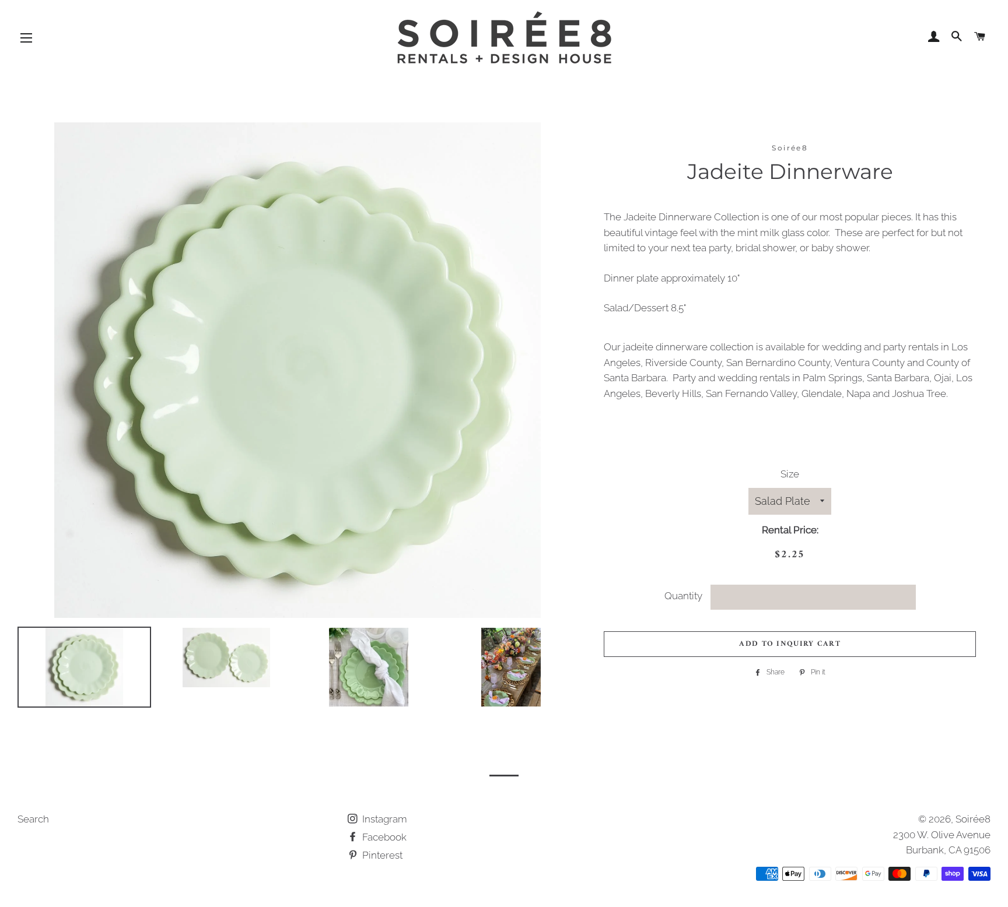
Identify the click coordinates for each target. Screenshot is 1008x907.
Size (789, 474)
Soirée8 (973, 819)
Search (33, 819)
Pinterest (381, 855)
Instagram (383, 819)
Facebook (383, 837)
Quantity (683, 596)
